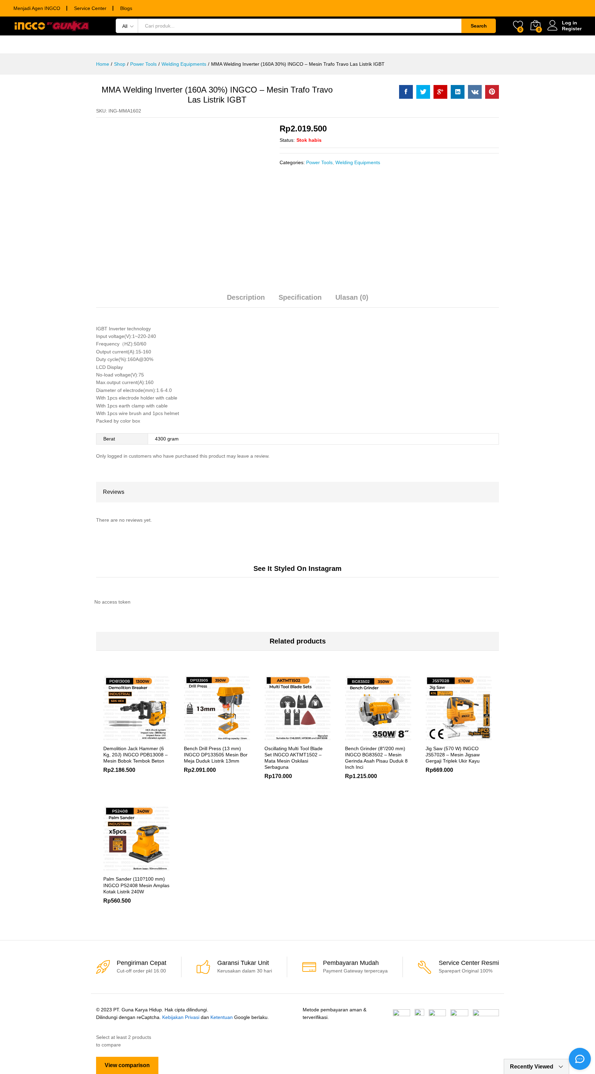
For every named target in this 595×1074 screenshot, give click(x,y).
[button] (354, 737)
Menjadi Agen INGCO (36, 8)
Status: (287, 140)
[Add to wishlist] (144, 737)
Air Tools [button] (333, 44)
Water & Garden (420, 44)
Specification (300, 297)
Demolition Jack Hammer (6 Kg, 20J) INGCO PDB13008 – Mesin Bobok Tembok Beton (135, 755)
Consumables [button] (217, 44)
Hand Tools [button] (163, 44)
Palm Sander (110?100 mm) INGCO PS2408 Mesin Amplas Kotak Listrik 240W (136, 885)
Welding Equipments (357, 162)
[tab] (246, 300)
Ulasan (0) (351, 297)
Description (246, 297)
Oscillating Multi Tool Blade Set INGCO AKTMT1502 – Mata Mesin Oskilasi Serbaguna (293, 758)
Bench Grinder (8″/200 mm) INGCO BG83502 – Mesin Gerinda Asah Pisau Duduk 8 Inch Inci (376, 758)
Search (479, 26)
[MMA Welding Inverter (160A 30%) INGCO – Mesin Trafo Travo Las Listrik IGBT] (406, 92)
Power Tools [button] (112, 44)
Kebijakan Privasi (180, 1017)
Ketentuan (221, 1017)
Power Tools (319, 162)
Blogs (126, 8)
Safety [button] (371, 44)
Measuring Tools (278, 44)
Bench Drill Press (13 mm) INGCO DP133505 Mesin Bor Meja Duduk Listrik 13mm (216, 755)
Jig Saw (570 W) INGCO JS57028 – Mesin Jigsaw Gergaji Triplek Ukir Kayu (453, 755)
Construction (481, 44)
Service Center (90, 8)
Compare (160, 737)
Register (572, 28)
